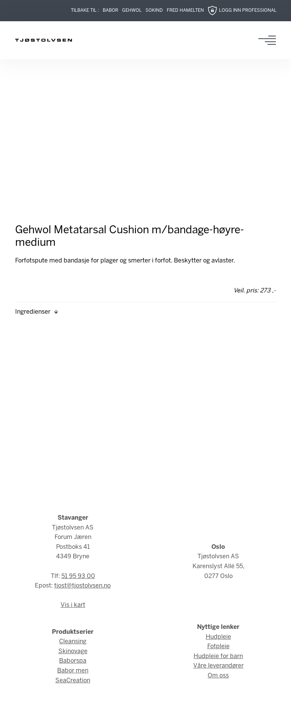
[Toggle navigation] (269, 40)
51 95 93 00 (78, 576)
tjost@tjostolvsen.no (82, 586)
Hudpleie (218, 637)
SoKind (154, 10)
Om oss (218, 676)
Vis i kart (73, 605)
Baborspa (72, 661)
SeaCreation (72, 680)
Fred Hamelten (185, 10)
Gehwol (132, 10)
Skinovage (73, 651)
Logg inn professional (248, 10)
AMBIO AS (201, 707)
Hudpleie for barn (218, 656)
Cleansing (72, 641)
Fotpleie (218, 646)
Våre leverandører (218, 666)
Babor (110, 10)
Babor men (72, 671)
